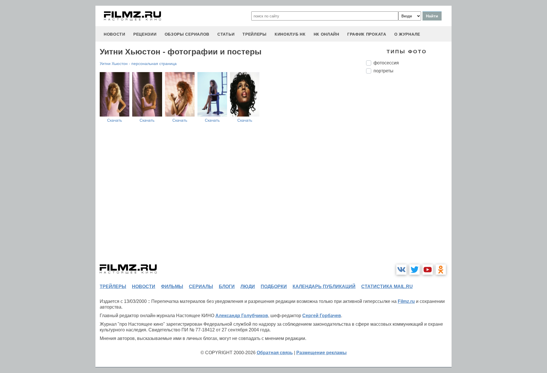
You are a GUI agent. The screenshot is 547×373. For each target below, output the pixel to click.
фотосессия (386, 62)
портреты (383, 70)
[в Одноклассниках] (441, 269)
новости (114, 34)
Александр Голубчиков (241, 315)
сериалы (201, 286)
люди (247, 286)
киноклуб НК (290, 34)
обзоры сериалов (187, 34)
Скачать (114, 120)
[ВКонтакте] (401, 269)
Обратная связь (275, 352)
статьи (225, 34)
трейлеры (254, 34)
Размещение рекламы (321, 352)
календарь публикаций (324, 286)
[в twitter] (414, 269)
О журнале (407, 34)
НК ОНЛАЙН (326, 34)
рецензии (145, 34)
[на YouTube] (428, 269)
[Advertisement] (409, 173)
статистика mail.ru (387, 286)
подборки (274, 286)
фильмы (172, 286)
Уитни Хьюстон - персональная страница (138, 63)
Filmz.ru (406, 301)
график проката (366, 34)
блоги (227, 286)
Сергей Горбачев (321, 315)
